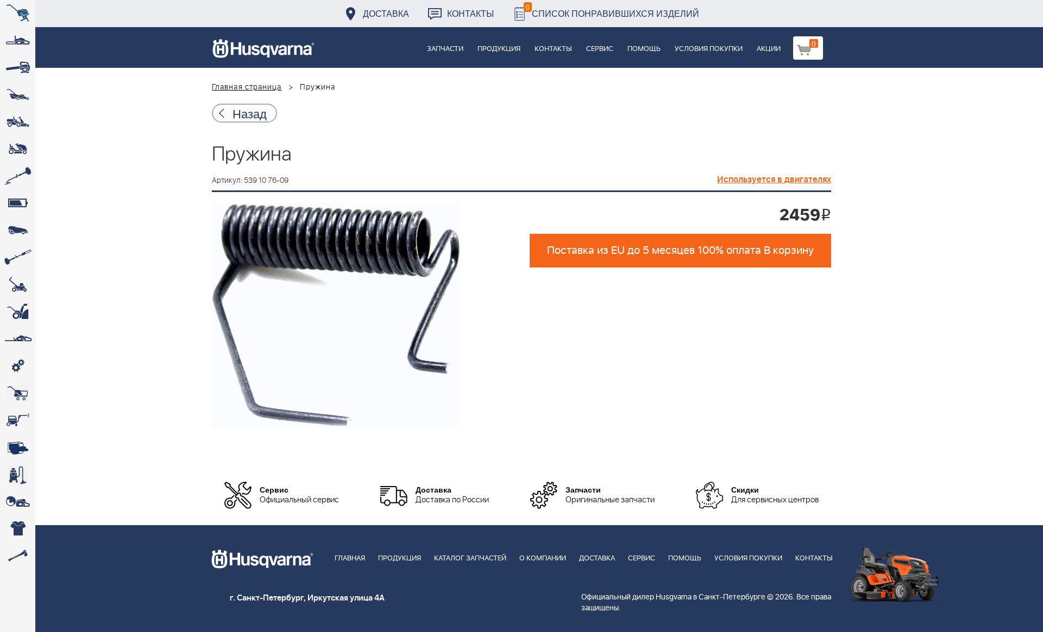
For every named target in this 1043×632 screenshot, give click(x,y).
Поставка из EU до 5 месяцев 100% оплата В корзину (680, 250)
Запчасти (445, 49)
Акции (769, 49)
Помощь (644, 49)
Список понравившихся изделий (612, 10)
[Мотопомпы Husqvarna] (17, 447)
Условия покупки (709, 49)
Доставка (386, 13)
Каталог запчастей (470, 558)
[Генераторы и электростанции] (17, 393)
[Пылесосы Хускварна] (17, 474)
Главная (350, 558)
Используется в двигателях (774, 179)
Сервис (599, 49)
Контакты (470, 13)
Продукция (498, 49)
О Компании (542, 558)
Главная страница (247, 87)
